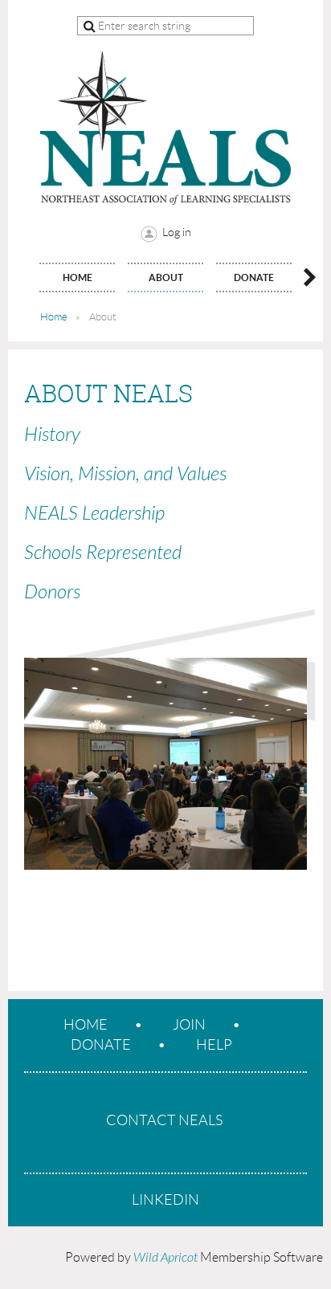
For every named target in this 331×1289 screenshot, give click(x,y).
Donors (52, 592)
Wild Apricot (165, 1257)
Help (214, 1045)
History (52, 435)
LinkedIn (165, 1200)
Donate (101, 1045)
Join (189, 1025)
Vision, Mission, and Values (125, 474)
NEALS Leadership (94, 513)
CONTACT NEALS (164, 1120)
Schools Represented (103, 553)
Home (53, 317)
